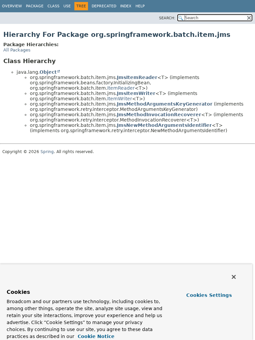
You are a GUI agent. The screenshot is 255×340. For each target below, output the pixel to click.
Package (34, 6)
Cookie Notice (95, 336)
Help (140, 6)
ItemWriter (119, 98)
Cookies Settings (208, 295)
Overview (12, 6)
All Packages (17, 49)
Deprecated (104, 6)
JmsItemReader (137, 77)
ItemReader (121, 88)
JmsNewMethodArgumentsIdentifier (164, 125)
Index (125, 6)
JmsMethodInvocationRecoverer (159, 114)
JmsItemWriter (136, 93)
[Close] (233, 277)
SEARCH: (167, 18)
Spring (47, 151)
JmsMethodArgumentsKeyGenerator (164, 104)
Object (48, 72)
